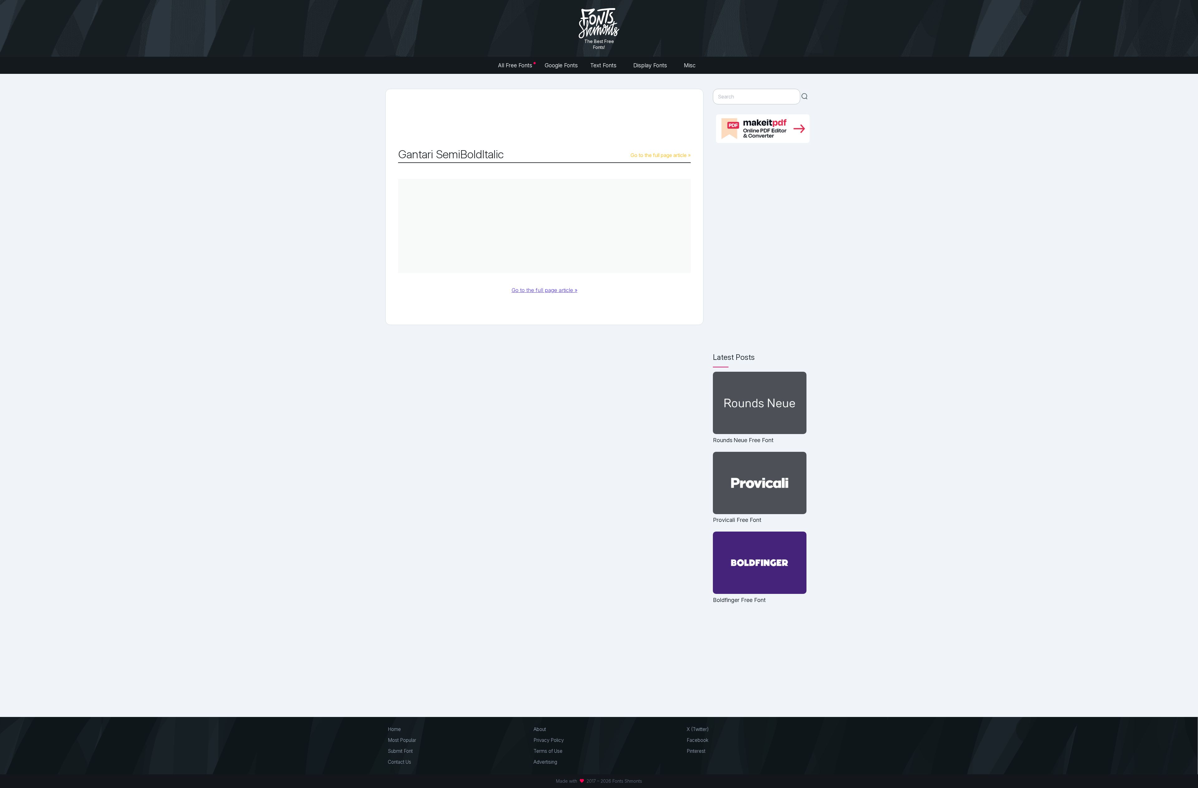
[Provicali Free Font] (759, 483)
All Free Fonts (515, 65)
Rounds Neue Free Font (743, 440)
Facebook (698, 740)
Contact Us (399, 762)
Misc (690, 65)
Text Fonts (604, 65)
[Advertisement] (544, 119)
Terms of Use (547, 751)
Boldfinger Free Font (739, 600)
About (539, 729)
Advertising (545, 762)
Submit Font (400, 751)
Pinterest (696, 751)
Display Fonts (651, 65)
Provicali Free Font (737, 520)
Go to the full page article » (661, 155)
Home (394, 729)
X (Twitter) (698, 729)
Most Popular (402, 740)
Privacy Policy (548, 740)
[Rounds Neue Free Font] (759, 403)
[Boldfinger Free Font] (759, 563)
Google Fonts (561, 65)
